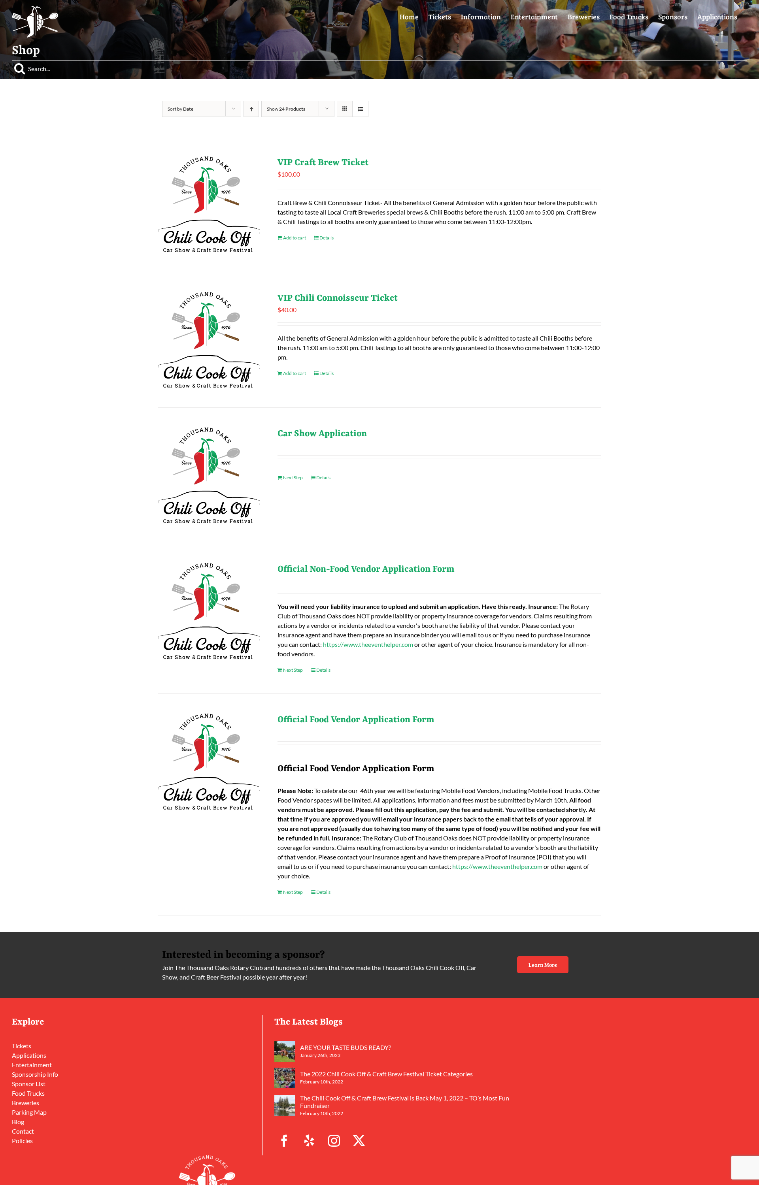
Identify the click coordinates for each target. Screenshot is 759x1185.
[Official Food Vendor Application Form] (209, 761)
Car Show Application (322, 434)
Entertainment (32, 1064)
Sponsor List (28, 1083)
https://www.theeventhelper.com (368, 644)
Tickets (21, 1045)
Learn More (543, 964)
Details (326, 238)
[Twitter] (359, 1141)
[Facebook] (284, 1141)
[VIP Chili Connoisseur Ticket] (209, 340)
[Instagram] (334, 1141)
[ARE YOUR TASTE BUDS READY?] (284, 1051)
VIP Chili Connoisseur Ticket (338, 298)
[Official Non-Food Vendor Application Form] (209, 611)
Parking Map (29, 1112)
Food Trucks (28, 1093)
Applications (29, 1055)
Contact (23, 1131)
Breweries (25, 1102)
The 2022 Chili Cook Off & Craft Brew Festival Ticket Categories (386, 1074)
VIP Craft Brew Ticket (323, 163)
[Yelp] (309, 1141)
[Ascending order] (251, 109)
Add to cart (294, 238)
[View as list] (360, 109)
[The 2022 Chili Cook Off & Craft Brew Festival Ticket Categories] (284, 1078)
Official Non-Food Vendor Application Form (366, 569)
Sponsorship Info (35, 1074)
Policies (22, 1140)
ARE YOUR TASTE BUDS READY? (345, 1047)
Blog (18, 1121)
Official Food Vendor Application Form (356, 720)
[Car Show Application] (209, 475)
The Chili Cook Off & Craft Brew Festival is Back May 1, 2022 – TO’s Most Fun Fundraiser (404, 1101)
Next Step (293, 477)
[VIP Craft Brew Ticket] (209, 204)
